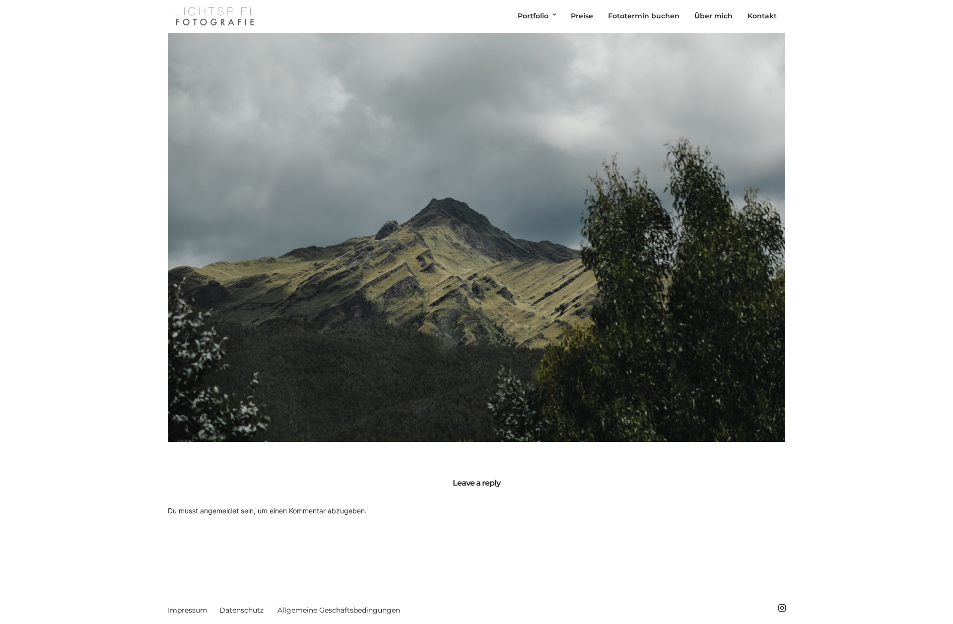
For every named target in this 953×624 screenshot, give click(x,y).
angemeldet (219, 510)
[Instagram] (782, 608)
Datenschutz (241, 610)
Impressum (187, 610)
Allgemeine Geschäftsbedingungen (338, 610)
